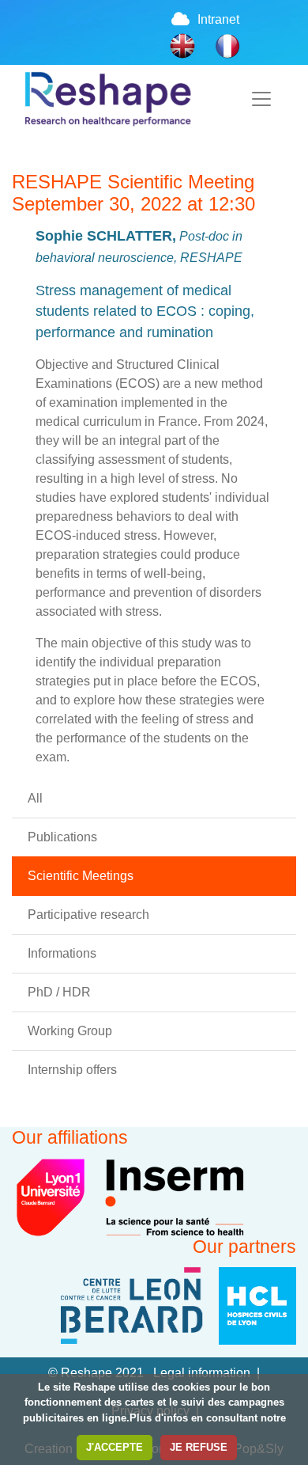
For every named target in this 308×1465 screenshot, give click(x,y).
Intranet (218, 19)
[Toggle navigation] (261, 99)
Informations (62, 953)
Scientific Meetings (80, 875)
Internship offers (72, 1069)
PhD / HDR (59, 992)
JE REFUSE (198, 1447)
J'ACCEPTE (114, 1447)
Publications (62, 837)
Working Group (70, 1031)
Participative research (88, 914)
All (35, 798)
